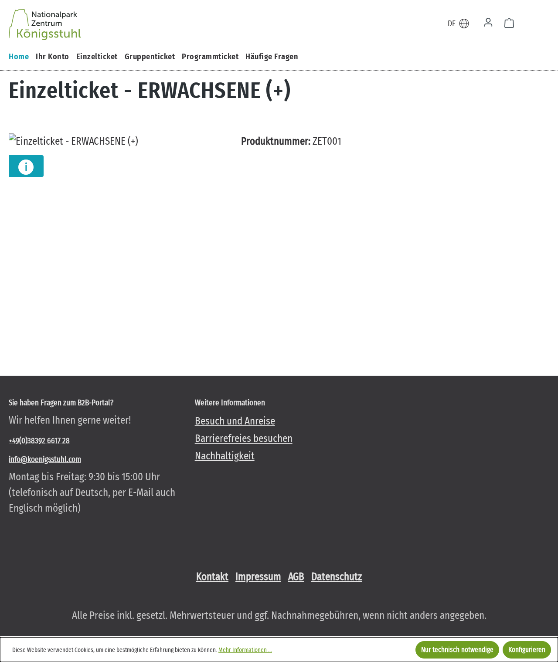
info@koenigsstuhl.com (45, 459)
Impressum (258, 576)
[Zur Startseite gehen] (45, 21)
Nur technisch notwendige (457, 649)
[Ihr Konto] (488, 23)
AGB (296, 576)
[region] (116, 227)
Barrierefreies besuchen (244, 438)
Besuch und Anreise (235, 421)
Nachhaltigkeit (225, 456)
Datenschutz (336, 576)
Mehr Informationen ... (245, 650)
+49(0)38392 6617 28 (39, 440)
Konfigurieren (526, 649)
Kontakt (212, 576)
